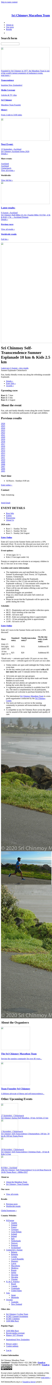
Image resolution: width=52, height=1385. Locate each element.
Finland (14, 1225)
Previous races (12, 1204)
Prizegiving (10, 518)
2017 (3, 444)
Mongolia (15, 1297)
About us (9, 25)
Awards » (10, 386)
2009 (3, 462)
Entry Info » (11, 383)
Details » (9, 381)
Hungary (14, 1261)
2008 (3, 464)
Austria (14, 1223)
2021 (3, 435)
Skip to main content (9, 2)
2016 (3, 446)
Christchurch (6, 168)
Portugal (14, 1245)
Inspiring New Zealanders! (11, 85)
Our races (10, 27)
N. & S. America (12, 1282)
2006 (3, 469)
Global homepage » (9, 1210)
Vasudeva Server (29, 1382)
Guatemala (15, 1288)
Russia (13, 1270)
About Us (10, 520)
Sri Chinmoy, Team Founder (17, 1184)
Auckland (5, 164)
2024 (3, 428)
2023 (3, 430)
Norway (14, 1243)
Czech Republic (17, 1259)
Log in (8, 1350)
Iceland (14, 1234)
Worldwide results (13, 1206)
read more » (45, 1377)
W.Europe (10, 1220)
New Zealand (16, 1304)
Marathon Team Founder (11, 105)
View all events (12, 1194)
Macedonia (15, 1266)
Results (9, 29)
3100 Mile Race (12, 1321)
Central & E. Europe (14, 1250)
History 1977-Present (14, 1335)
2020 (3, 437)
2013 (3, 453)
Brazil (13, 1284)
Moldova (14, 1268)
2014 (3, 451)
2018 (3, 442)
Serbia (13, 1272)
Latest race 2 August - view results (14, 368)
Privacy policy (12, 1344)
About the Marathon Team (16, 1182)
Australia (14, 1302)
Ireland (14, 1236)
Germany (15, 1229)
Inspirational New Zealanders (18, 1339)
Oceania (9, 1300)
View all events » (8, 170)
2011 (3, 457)
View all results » (8, 229)
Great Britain (16, 1232)
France (14, 1227)
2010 (3, 460)
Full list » (4, 239)
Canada (14, 1286)
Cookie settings (12, 1346)
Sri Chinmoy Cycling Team (17, 1314)
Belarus (14, 1252)
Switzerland (16, 1248)
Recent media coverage (15, 1333)
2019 (3, 439)
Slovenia (14, 1275)
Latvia (13, 1263)
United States (16, 1291)
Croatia (14, 1257)
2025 (3, 426)
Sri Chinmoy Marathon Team (31, 696)
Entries (9, 516)
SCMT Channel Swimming (17, 1316)
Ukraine (14, 1279)
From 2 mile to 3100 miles (11, 115)
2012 (3, 455)
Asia (8, 1293)
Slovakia (14, 1277)
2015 (3, 448)
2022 (3, 433)
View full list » (7, 180)
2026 (3, 423)
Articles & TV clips (9, 95)
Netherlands (16, 1241)
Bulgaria (14, 1254)
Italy (13, 1239)
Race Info (10, 513)
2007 (3, 466)
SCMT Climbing (13, 1319)
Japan (13, 1295)
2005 (3, 471)
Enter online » (6, 485)
